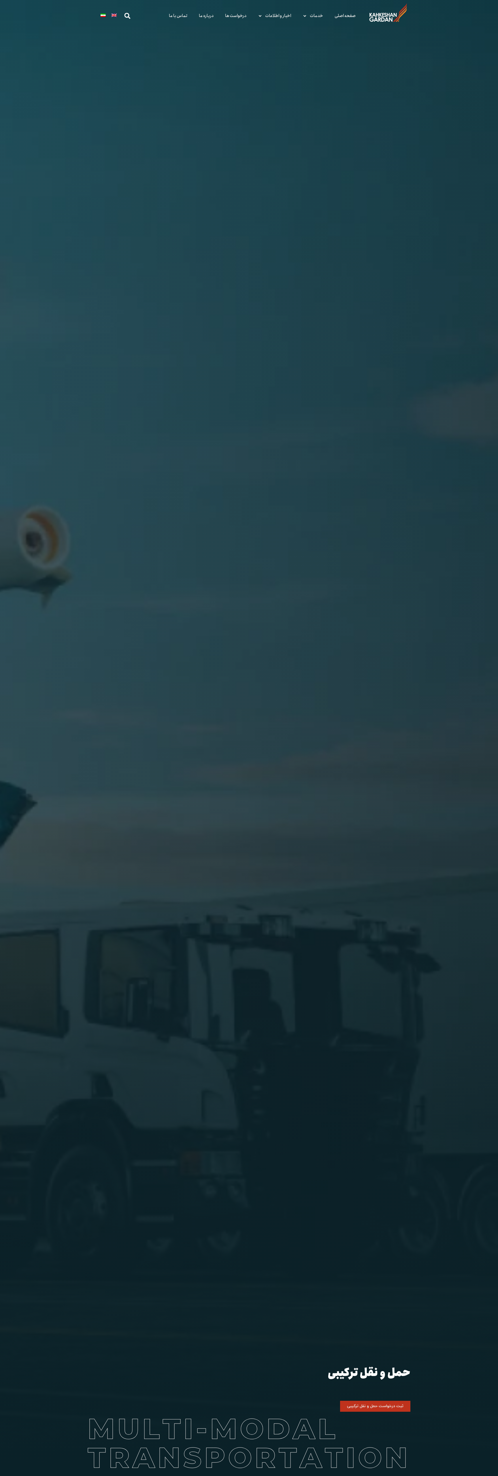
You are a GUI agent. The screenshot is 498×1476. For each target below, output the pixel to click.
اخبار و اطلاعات (278, 15)
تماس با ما (178, 15)
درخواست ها (235, 15)
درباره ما (206, 15)
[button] (127, 15)
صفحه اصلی (345, 15)
